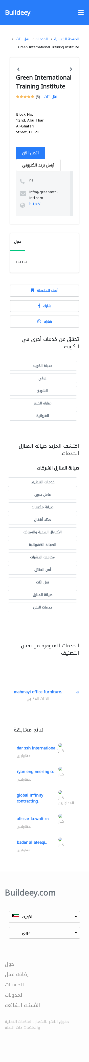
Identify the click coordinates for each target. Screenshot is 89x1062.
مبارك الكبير (42, 403)
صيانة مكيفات (42, 507)
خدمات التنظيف (43, 482)
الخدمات (42, 39)
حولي (42, 378)
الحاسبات (14, 984)
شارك (47, 306)
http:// (35, 203)
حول (9, 964)
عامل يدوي (42, 494)
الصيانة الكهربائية (42, 544)
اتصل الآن (30, 153)
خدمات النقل (42, 607)
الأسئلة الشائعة (22, 1005)
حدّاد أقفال (42, 519)
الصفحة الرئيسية (66, 39)
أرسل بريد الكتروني (38, 165)
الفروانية (42, 416)
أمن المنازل (42, 569)
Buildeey (17, 13)
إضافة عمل (17, 974)
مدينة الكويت (42, 365)
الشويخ (42, 390)
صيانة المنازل (42, 595)
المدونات (14, 995)
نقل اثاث (22, 39)
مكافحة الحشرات (42, 557)
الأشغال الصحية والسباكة (42, 532)
